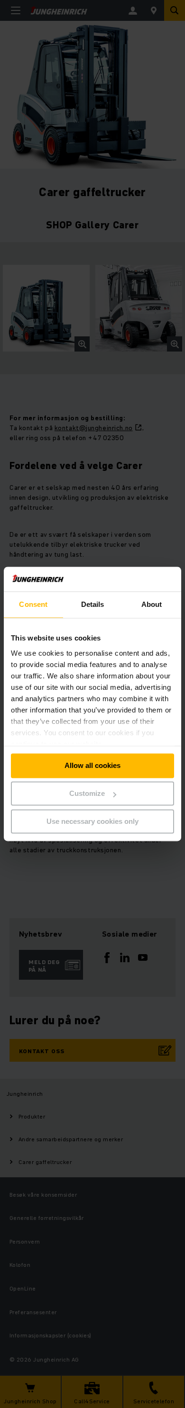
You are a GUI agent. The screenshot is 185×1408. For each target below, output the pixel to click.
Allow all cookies (92, 766)
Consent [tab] (33, 605)
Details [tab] (92, 605)
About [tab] (151, 605)
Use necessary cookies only (92, 821)
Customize (87, 794)
